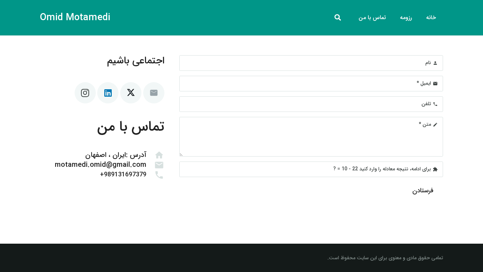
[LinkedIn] (107, 92)
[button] (338, 17)
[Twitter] (130, 92)
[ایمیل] (153, 92)
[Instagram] (85, 92)
